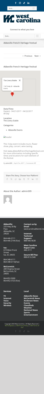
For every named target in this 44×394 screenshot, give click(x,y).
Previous (28, 56)
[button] (12, 94)
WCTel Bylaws (9, 326)
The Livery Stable (11, 120)
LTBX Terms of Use (30, 326)
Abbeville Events (15, 130)
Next (36, 56)
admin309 (9, 163)
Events (6, 88)
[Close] (20, 80)
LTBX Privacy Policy (22, 326)
